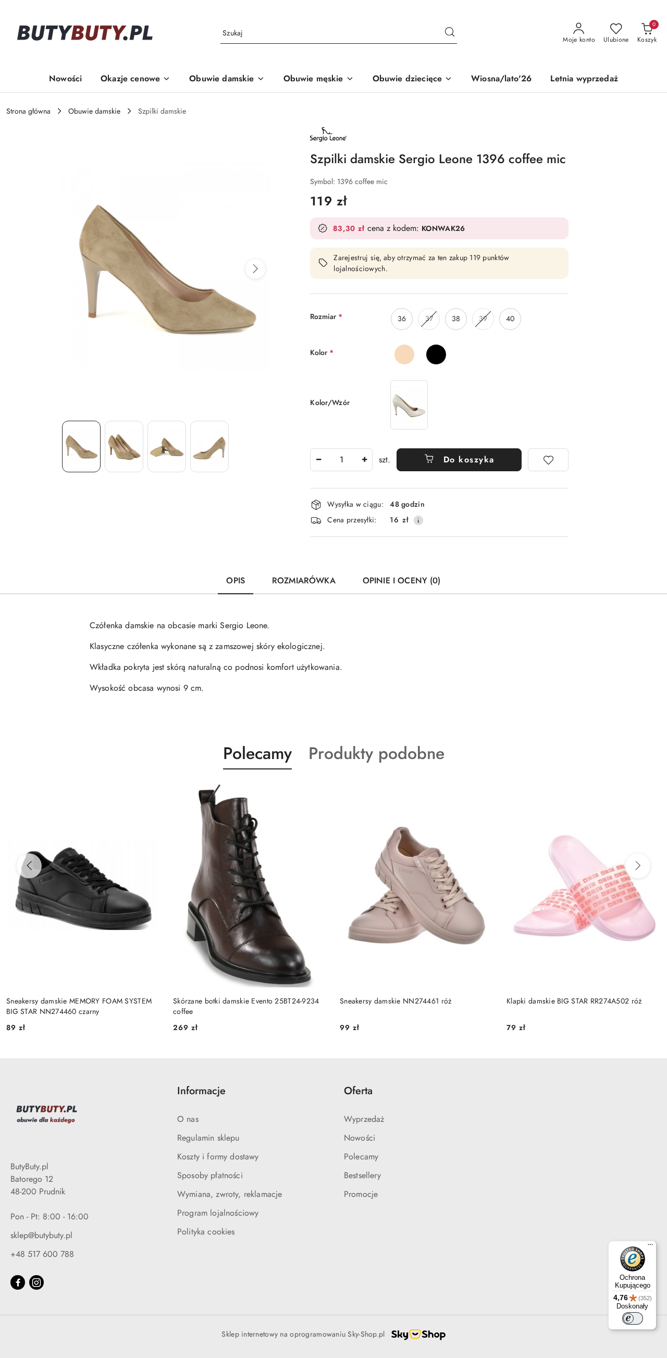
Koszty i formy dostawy (218, 1157)
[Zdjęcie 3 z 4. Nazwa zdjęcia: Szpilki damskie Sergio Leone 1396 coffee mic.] (166, 446)
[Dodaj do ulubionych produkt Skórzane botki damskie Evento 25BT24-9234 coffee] (315, 794)
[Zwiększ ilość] (364, 460)
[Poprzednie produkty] (29, 866)
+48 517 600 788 (42, 1254)
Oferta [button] (358, 1090)
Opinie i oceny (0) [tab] (402, 580)
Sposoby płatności (210, 1175)
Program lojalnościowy (217, 1213)
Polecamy (361, 1157)
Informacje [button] (201, 1090)
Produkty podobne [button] (376, 753)
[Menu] (650, 1247)
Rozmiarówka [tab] (304, 580)
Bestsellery (362, 1175)
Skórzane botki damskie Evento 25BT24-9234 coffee (246, 1006)
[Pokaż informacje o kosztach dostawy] (418, 520)
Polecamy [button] (257, 753)
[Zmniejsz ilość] (318, 460)
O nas (188, 1119)
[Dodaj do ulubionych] (548, 459)
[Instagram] (36, 1282)
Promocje (361, 1194)
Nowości (359, 1138)
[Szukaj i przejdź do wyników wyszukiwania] (449, 33)
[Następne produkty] (637, 866)
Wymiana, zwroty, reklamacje (229, 1194)
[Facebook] (17, 1282)
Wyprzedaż (364, 1119)
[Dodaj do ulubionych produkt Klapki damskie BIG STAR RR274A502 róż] (649, 794)
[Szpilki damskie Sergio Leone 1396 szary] (409, 405)
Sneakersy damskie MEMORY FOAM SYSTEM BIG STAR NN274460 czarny (79, 1006)
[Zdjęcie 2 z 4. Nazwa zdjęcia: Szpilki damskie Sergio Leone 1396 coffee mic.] (124, 446)
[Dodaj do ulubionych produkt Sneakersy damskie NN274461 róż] (482, 794)
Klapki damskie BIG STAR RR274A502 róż (574, 1001)
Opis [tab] (235, 580)
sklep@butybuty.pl (41, 1235)
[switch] (632, 1318)
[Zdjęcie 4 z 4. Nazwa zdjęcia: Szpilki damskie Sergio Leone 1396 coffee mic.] (209, 446)
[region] (409, 405)
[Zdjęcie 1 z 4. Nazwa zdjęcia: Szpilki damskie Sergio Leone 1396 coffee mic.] (81, 446)
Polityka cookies (206, 1232)
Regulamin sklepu (208, 1138)
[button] (255, 269)
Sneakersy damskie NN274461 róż (395, 1001)
